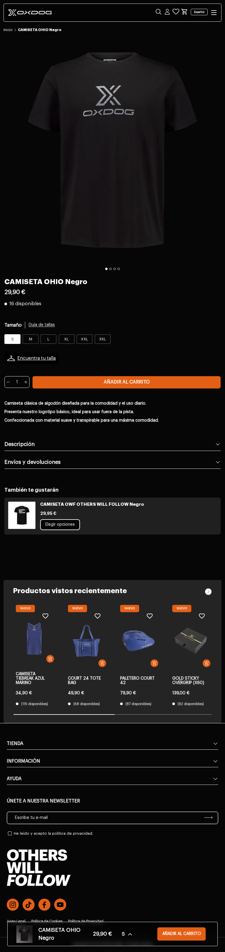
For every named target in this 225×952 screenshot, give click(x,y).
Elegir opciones (60, 524)
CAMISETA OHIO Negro (40, 30)
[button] (184, 11)
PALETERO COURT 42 (137, 680)
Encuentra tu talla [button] (36, 358)
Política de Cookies (46, 921)
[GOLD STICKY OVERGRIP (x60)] (190, 640)
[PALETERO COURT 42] (138, 640)
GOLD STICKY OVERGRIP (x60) (188, 680)
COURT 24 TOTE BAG (84, 680)
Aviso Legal (16, 921)
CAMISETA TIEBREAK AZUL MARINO (30, 678)
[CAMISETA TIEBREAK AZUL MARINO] (34, 638)
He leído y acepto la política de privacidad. (53, 833)
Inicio (8, 30)
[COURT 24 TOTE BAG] (86, 640)
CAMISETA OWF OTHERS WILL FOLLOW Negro (92, 504)
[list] (112, 150)
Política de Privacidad (85, 921)
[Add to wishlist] (45, 616)
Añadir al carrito (127, 382)
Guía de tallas (41, 325)
